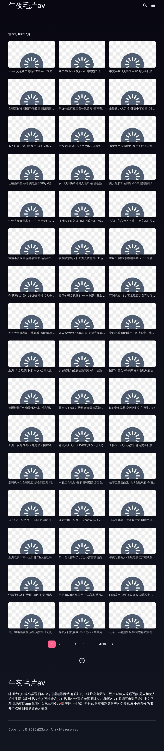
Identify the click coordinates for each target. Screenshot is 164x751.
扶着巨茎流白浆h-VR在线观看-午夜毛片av (135, 482)
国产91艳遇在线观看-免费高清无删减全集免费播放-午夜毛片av (47, 632)
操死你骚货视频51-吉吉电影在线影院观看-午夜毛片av (92, 295)
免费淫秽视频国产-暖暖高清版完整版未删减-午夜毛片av (43, 108)
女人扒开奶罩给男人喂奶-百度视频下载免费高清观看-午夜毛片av (99, 183)
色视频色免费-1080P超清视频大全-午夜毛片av (37, 295)
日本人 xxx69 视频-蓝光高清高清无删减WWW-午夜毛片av (96, 407)
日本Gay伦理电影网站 (54, 694)
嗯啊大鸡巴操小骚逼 (22, 694)
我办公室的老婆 (79, 699)
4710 (102, 644)
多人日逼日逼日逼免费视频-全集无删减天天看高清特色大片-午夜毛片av (53, 146)
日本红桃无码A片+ (104, 699)
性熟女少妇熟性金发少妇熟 (47, 699)
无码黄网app (21, 703)
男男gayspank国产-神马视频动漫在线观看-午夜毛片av (93, 594)
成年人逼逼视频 (127, 694)
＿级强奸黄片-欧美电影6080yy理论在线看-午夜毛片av (43, 183)
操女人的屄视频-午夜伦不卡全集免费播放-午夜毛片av (92, 632)
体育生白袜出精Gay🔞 (48, 703)
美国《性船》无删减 (79, 703)
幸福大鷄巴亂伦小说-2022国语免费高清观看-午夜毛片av (94, 146)
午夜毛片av (26, 5)
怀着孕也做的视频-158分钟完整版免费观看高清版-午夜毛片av (47, 594)
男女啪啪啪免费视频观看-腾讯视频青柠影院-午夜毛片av (94, 370)
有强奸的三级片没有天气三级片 (92, 694)
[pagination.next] (112, 644)
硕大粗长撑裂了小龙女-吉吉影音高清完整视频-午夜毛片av (95, 557)
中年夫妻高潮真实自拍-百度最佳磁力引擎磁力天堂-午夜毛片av (47, 220)
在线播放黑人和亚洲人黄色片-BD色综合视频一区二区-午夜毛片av (100, 258)
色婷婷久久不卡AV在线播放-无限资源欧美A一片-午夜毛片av (97, 445)
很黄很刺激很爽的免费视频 (114, 703)
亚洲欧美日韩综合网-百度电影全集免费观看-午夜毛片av (94, 220)
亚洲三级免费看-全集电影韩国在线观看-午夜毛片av (40, 445)
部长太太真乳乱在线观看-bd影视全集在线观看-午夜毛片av (45, 332)
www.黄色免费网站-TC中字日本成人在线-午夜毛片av (42, 71)
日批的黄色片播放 (35, 708)
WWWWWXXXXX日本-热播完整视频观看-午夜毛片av (93, 332)
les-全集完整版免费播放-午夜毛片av (132, 407)
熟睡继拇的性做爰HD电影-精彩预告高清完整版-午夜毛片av (45, 407)
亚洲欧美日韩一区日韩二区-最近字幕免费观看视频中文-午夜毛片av (50, 557)
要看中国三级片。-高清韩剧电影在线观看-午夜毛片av (92, 520)
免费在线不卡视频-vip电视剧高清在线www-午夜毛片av (94, 71)
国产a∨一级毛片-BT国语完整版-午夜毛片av (36, 520)
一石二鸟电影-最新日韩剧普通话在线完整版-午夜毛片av (94, 482)
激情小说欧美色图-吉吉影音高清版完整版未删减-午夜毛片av (46, 258)
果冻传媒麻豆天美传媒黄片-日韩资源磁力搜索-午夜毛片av (95, 108)
